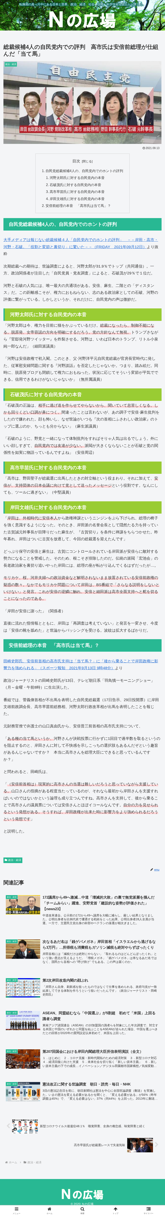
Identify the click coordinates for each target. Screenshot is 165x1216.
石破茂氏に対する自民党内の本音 (75, 185)
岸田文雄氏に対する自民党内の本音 (77, 199)
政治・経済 (14, 860)
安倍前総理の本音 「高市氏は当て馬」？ (78, 206)
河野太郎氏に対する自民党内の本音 (77, 178)
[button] (152, 804)
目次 (76, 161)
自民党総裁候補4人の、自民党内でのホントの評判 (84, 171)
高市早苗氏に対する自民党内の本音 (77, 192)
